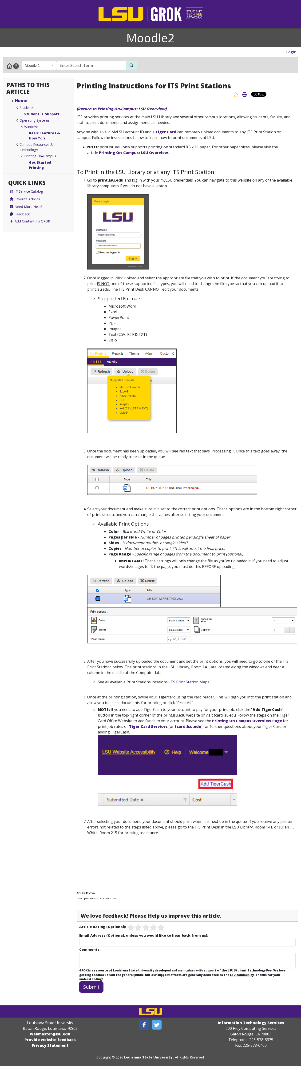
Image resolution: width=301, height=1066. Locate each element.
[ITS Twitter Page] (157, 1025)
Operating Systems (35, 120)
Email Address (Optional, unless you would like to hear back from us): (143, 935)
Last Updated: (85, 898)
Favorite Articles (27, 199)
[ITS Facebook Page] (144, 1025)
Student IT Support (41, 113)
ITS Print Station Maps (189, 682)
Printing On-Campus (40, 156)
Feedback (22, 214)
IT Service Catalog (28, 191)
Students (27, 107)
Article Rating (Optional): (102, 926)
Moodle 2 (32, 65)
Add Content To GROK (32, 221)
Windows (31, 126)
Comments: (89, 949)
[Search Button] (131, 65)
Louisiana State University (148, 1057)
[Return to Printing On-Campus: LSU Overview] (121, 108)
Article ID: (82, 892)
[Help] (16, 65)
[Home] (9, 65)
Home (21, 100)
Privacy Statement (50, 1045)
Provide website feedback (50, 1039)
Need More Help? (28, 206)
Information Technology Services (251, 1022)
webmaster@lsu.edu (50, 1034)
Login (291, 52)
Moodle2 (150, 38)
